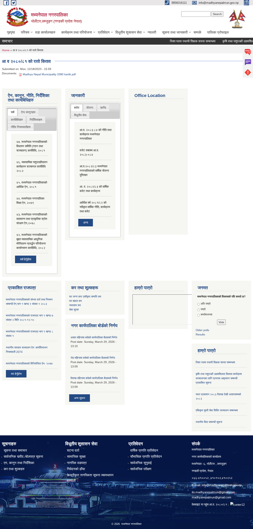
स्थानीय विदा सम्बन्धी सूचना (209, 422)
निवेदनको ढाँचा (76, 469)
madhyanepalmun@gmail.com (211, 497)
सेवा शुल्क (74, 309)
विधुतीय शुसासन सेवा (128, 32)
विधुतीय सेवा (80, 115)
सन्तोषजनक (206, 314)
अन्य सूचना (79, 398)
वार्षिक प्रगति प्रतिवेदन (144, 450)
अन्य (85, 222)
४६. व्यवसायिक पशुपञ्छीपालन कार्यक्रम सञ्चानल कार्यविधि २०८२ (31, 166)
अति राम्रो (206, 303)
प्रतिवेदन (104, 32)
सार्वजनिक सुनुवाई (141, 463)
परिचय (25, 32)
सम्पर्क (197, 32)
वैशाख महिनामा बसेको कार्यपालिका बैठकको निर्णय (94, 378)
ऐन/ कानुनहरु (28, 112)
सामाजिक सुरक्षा (76, 456)
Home (5, 50)
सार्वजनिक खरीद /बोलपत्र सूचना (23, 456)
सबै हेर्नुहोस (25, 259)
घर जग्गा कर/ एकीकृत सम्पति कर (85, 296)
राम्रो (203, 309)
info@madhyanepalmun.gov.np (222, 485)
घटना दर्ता (73, 450)
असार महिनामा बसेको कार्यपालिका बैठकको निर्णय (94, 337)
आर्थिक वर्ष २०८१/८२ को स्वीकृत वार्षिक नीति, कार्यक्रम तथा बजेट (95, 207)
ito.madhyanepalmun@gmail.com (213, 492)
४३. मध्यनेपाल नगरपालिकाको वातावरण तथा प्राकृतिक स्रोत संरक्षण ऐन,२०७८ (31, 219)
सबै (12, 112)
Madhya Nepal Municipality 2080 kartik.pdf (49, 74)
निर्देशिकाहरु (36, 119)
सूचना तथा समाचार (15, 450)
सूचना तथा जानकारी (175, 32)
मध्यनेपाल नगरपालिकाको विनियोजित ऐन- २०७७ (29, 363)
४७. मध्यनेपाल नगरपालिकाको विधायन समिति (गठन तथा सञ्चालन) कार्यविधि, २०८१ (31, 146)
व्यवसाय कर (75, 305)
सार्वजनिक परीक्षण (140, 469)
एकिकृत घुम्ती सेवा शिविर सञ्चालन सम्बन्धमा (217, 410)
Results (200, 334)
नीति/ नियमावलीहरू (21, 127)
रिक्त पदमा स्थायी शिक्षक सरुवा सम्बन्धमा (187, 41)
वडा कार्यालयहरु (45, 32)
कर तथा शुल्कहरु (14, 469)
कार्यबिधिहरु (17, 119)
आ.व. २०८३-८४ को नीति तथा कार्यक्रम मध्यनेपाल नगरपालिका (95, 134)
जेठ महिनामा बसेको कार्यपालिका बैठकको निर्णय (93, 357)
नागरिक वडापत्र (77, 463)
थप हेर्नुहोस (16, 373)
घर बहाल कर (75, 300)
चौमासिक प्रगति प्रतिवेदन (146, 456)
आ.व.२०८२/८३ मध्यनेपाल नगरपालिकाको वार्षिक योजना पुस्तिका (94, 171)
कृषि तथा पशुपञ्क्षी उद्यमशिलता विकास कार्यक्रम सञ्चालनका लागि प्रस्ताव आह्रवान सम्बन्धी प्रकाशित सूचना (219, 378)
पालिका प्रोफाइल (218, 32)
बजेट (76, 107)
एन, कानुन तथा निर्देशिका (19, 463)
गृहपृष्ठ (11, 32)
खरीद (103, 107)
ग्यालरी (152, 32)
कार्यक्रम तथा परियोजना (76, 32)
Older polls (202, 330)
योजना (89, 107)
